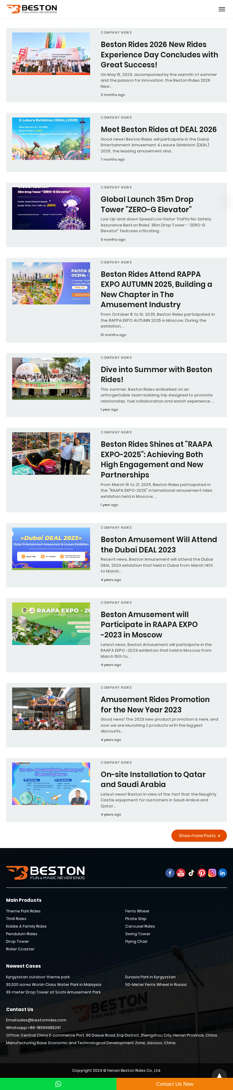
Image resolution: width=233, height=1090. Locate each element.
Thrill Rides (16, 918)
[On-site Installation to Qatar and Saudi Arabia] (51, 783)
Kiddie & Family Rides (26, 926)
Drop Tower (17, 941)
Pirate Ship (136, 918)
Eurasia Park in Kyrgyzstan (150, 977)
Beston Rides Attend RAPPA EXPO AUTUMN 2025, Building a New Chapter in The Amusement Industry (156, 289)
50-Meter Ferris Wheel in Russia (156, 984)
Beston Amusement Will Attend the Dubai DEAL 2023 (159, 545)
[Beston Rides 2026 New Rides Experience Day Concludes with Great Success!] (51, 53)
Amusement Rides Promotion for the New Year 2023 (155, 704)
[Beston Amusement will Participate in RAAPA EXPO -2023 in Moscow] (51, 624)
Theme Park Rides (23, 911)
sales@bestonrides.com (41, 1020)
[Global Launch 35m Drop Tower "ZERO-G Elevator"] (51, 208)
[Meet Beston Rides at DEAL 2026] (51, 138)
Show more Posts (197, 836)
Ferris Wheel (137, 911)
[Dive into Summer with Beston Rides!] (51, 379)
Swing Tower (137, 933)
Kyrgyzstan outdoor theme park (38, 977)
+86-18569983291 (44, 1027)
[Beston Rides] (32, 9)
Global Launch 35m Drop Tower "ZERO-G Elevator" (147, 204)
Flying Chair (136, 941)
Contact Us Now (174, 1084)
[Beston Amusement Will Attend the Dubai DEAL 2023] (51, 549)
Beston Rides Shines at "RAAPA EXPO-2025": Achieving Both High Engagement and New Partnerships (156, 459)
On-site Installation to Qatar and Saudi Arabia (153, 779)
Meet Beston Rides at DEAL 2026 (159, 129)
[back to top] (219, 1076)
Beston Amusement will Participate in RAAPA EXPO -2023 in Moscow (149, 625)
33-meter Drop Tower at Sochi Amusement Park (53, 992)
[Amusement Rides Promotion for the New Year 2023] (51, 709)
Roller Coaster (20, 949)
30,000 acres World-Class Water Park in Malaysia (53, 984)
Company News (116, 32)
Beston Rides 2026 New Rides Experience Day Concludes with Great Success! (159, 54)
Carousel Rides (140, 926)
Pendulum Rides (21, 933)
